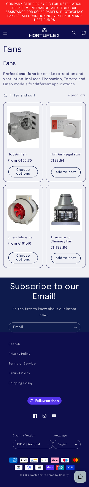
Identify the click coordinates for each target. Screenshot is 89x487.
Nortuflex (36, 475)
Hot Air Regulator (66, 154)
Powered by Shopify (56, 475)
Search (14, 344)
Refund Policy (19, 373)
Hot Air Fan (17, 154)
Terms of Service (22, 363)
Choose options (23, 171)
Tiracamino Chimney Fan (61, 239)
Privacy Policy (19, 353)
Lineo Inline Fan (21, 237)
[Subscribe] (75, 327)
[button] (5, 32)
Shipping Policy (21, 383)
